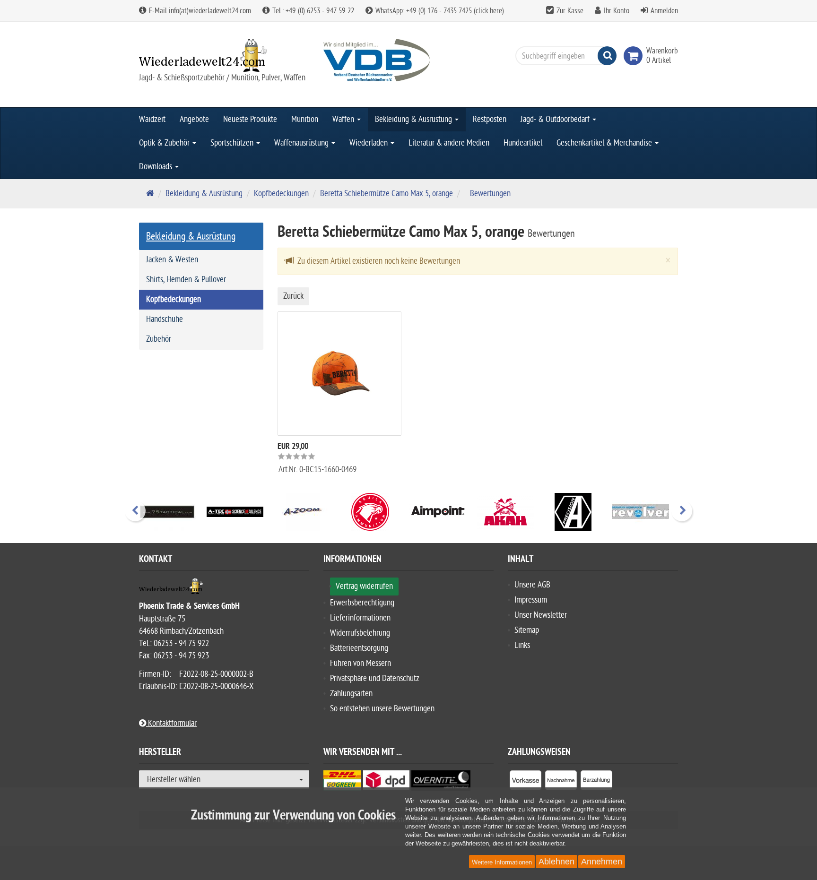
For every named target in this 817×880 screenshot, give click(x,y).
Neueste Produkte (250, 119)
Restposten (489, 119)
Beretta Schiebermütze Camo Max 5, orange (386, 193)
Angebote (194, 119)
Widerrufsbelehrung (360, 633)
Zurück (293, 296)
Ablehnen (556, 861)
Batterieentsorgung (359, 648)
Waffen (344, 119)
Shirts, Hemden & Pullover (186, 280)
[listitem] (525, 782)
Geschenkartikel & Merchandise (605, 143)
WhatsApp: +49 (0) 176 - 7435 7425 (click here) (439, 11)
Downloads (156, 167)
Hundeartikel (523, 143)
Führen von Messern (360, 663)
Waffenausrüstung (302, 143)
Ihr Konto (616, 11)
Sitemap (526, 630)
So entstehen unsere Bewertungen (382, 709)
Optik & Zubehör (165, 143)
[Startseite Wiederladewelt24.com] (224, 55)
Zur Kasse (569, 11)
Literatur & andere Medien (448, 143)
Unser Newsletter (540, 615)
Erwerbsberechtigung (362, 603)
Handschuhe (164, 319)
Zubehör (158, 339)
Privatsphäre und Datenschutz (374, 678)
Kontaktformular (171, 723)
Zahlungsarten (351, 694)
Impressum (530, 600)
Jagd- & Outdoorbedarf (556, 119)
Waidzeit (152, 119)
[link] (635, 55)
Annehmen (601, 861)
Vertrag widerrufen (364, 586)
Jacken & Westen (172, 260)
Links (522, 645)
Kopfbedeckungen (281, 193)
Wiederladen (369, 143)
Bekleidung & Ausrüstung (414, 119)
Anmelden (664, 11)
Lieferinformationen (360, 618)
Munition (304, 119)
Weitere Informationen (502, 862)
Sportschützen (232, 143)
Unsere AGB (532, 585)
